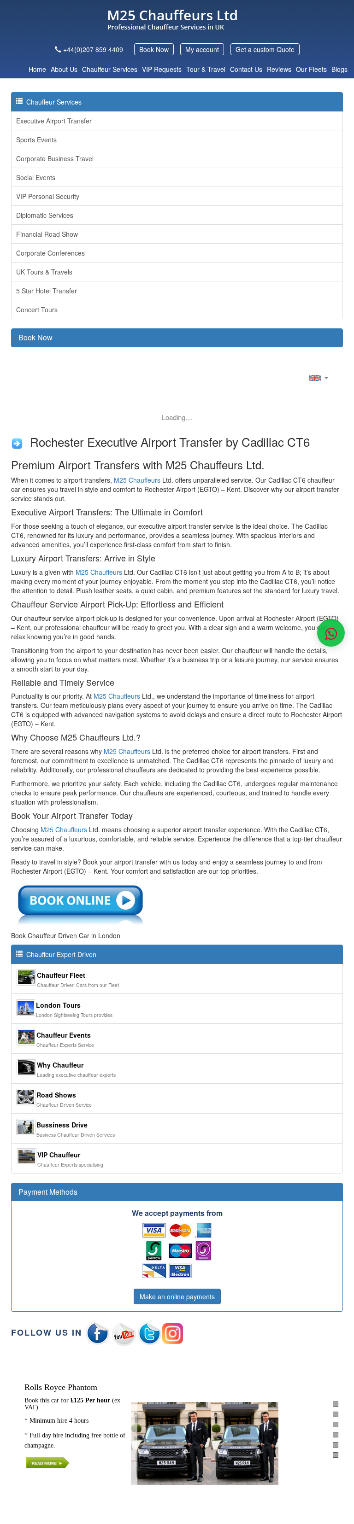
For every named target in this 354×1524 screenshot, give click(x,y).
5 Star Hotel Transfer (46, 290)
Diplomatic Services (44, 215)
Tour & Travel (205, 69)
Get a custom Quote (265, 49)
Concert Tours (37, 309)
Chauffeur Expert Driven (59, 954)
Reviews (279, 69)
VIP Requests (162, 69)
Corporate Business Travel (55, 158)
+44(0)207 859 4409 (93, 49)
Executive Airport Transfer (54, 120)
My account (202, 49)
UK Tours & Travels (44, 271)
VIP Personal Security (47, 196)
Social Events (35, 177)
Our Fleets (311, 69)
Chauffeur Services (109, 69)
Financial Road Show (47, 234)
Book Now (154, 49)
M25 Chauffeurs (137, 480)
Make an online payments (177, 1296)
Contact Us (246, 69)
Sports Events (36, 139)
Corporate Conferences (50, 252)
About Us (64, 69)
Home (37, 69)
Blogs (339, 69)
